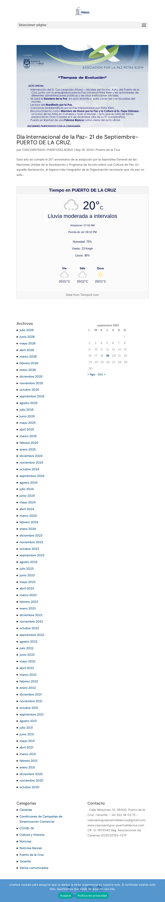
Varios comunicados (34, 868)
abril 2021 (26, 747)
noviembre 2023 (31, 542)
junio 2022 (27, 655)
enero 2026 (28, 370)
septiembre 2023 (32, 555)
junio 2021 (27, 734)
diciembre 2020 (31, 774)
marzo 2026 (28, 356)
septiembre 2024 (32, 476)
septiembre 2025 (32, 396)
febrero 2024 (29, 522)
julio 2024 (27, 489)
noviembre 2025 (31, 383)
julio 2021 (26, 727)
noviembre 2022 (31, 621)
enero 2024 (28, 529)
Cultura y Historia (32, 835)
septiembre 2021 (32, 714)
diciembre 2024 (31, 456)
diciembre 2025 (31, 376)
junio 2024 (27, 496)
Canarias (26, 810)
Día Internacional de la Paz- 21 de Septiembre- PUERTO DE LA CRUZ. (77, 139)
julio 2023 (27, 568)
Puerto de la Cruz (108, 150)
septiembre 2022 (32, 635)
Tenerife (25, 861)
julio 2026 (27, 330)
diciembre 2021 (31, 694)
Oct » (101, 374)
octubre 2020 (29, 787)
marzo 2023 (28, 595)
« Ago (91, 374)
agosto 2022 (28, 641)
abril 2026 (27, 350)
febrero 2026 (29, 363)
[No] (159, 890)
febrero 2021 (28, 761)
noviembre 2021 (31, 701)
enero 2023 (28, 608)
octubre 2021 (29, 708)
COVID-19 (27, 828)
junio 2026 (27, 337)
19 (107, 356)
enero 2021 (27, 767)
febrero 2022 (29, 681)
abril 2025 (27, 429)
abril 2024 (27, 509)
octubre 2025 (29, 390)
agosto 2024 (29, 482)
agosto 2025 (29, 403)
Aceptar (65, 895)
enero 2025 (28, 449)
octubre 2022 (29, 628)
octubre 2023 (29, 549)
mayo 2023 (27, 582)
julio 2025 (27, 410)
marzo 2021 (28, 754)
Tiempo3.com (89, 294)
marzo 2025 (28, 436)
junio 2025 (27, 416)
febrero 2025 (29, 443)
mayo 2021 (27, 741)
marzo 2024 (28, 516)
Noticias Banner (31, 848)
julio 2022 (27, 648)
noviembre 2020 (31, 780)
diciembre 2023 (31, 535)
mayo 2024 (28, 502)
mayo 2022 (27, 661)
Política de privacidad (92, 895)
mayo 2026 (28, 343)
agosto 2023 (28, 562)
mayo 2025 (28, 423)
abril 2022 (27, 668)
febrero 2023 (29, 602)
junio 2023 (27, 575)
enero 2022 (28, 688)
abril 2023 (27, 588)
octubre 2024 (29, 469)
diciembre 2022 (31, 615)
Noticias (25, 841)
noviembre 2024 (31, 462)
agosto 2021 (28, 721)
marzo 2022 (28, 675)
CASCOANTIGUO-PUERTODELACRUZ (47, 150)
